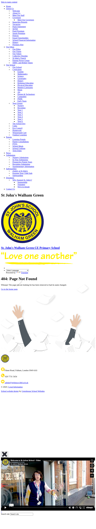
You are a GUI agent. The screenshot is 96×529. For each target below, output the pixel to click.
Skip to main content (9, 2)
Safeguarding (17, 175)
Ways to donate (24, 187)
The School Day (19, 124)
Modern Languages (25, 87)
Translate (24, 273)
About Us (10, 9)
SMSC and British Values (22, 63)
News (8, 153)
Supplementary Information (23, 166)
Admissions (10, 155)
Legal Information (15, 387)
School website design (10, 391)
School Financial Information (24, 40)
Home (8, 6)
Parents (9, 137)
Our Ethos (10, 47)
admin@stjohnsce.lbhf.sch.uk (16, 383)
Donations (10, 178)
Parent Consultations (20, 142)
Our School (10, 65)
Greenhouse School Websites (33, 391)
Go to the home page (9, 289)
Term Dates (17, 151)
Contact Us (10, 189)
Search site (5, 514)
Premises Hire (18, 45)
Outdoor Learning (19, 135)
